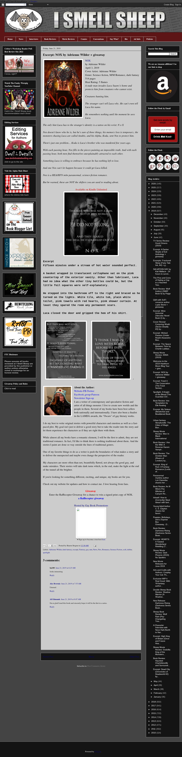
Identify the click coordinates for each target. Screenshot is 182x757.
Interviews (33, 38)
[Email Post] (94, 545)
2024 (153, 191)
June (156, 237)
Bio (126, 38)
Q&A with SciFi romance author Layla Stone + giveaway (161, 303)
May (156, 681)
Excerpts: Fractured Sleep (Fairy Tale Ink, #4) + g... (162, 262)
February (158, 693)
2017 (153, 705)
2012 (153, 725)
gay (87, 549)
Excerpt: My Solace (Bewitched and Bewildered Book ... (161, 413)
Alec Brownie (55, 583)
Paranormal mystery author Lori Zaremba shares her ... (161, 479)
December (159, 214)
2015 (153, 713)
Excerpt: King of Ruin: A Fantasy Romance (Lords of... (161, 468)
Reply (52, 575)
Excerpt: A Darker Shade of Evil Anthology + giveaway (161, 253)
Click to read (10, 388)
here (103, 539)
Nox (99, 549)
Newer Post (48, 656)
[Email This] (44, 545)
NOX (88, 60)
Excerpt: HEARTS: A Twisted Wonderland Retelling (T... (161, 543)
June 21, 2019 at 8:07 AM (71, 599)
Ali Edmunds (55, 599)
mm (90, 549)
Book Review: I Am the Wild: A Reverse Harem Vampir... (161, 446)
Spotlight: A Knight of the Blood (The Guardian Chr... (162, 394)
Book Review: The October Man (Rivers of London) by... (161, 457)
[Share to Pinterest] (55, 545)
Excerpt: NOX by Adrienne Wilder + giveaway (161, 374)
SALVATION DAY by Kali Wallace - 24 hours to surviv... (162, 271)
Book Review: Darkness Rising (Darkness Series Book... (162, 531)
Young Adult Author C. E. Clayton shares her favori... (161, 509)
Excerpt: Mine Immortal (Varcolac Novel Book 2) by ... (161, 314)
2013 (153, 721)
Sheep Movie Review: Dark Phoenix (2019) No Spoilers (161, 554)
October (158, 222)
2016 (153, 709)
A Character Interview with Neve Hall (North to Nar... (161, 628)
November (159, 218)
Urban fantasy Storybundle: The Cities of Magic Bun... (162, 423)
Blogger (98, 751)
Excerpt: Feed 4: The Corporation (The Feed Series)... (161, 384)
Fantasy (82, 549)
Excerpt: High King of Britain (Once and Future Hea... (161, 639)
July (156, 233)
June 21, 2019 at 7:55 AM (71, 583)
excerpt (75, 549)
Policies (149, 38)
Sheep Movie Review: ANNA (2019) (160, 355)
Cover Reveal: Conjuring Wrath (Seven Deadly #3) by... (161, 325)
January (158, 697)
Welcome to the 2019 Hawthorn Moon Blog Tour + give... (161, 364)
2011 (153, 729)
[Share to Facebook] (52, 545)
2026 (153, 184)
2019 (153, 211)
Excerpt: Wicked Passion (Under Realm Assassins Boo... (161, 336)
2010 (153, 733)
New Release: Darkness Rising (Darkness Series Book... (162, 604)
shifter (129, 549)
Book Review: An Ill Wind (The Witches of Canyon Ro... (161, 490)
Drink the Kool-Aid (163, 136)
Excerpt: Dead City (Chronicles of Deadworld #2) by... (161, 672)
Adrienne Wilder (55, 549)
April (156, 685)
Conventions (98, 38)
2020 (153, 207)
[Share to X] (49, 545)
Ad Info (137, 38)
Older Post (134, 656)
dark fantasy (67, 549)
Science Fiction (116, 549)
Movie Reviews (68, 38)
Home (10, 38)
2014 (153, 717)
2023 (153, 195)
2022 (153, 199)
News (21, 38)
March (157, 689)
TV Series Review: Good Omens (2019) (161, 243)
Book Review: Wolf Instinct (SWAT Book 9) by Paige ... (162, 292)
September (159, 226)
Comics (84, 38)
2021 (153, 203)
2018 (153, 702)
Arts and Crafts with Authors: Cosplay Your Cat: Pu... (162, 572)
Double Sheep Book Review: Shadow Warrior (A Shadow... (162, 593)
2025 (153, 187)
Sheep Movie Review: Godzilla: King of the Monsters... (162, 650)
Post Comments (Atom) (96, 666)
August (157, 230)
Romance (105, 549)
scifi (124, 549)
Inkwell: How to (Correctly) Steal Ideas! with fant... (162, 499)
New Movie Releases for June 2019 (160, 563)
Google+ (34, 1)
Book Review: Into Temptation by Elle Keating (161, 403)
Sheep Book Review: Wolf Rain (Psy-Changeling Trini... (160, 616)
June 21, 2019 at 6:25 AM (66, 568)
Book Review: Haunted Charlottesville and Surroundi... (161, 662)
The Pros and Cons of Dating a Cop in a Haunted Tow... (162, 281)
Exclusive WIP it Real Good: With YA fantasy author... (161, 582)
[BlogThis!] (47, 545)
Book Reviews (50, 38)
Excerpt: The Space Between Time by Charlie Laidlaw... (162, 346)
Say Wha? (114, 38)
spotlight (46, 552)
